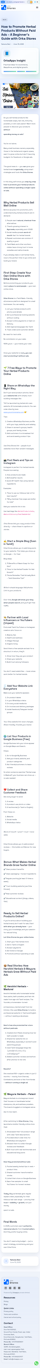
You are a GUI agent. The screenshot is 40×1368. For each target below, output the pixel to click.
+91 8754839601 (17, 1342)
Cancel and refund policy (12, 1317)
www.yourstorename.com (14, 412)
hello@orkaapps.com (15, 1359)
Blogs (6, 1304)
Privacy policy (8, 1311)
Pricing (6, 1301)
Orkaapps (16, 1292)
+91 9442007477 (17, 1357)
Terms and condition (11, 1314)
